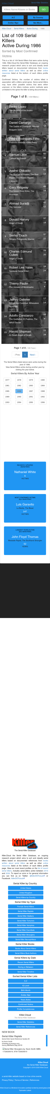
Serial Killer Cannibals (25, 930)
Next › (33, 354)
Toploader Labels (25, 1090)
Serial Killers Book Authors (25, 953)
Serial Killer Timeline (25, 971)
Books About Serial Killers (25, 948)
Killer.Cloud (8, 3)
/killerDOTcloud (17, 878)
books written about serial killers (25, 69)
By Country (38, 17)
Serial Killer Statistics (25, 1022)
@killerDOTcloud (36, 875)
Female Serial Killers (25, 906)
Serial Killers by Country (25, 897)
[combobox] (20, 9)
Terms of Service (21, 1080)
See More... (38, 22)
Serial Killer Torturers (25, 920)
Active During (32, 28)
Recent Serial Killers (26, 962)
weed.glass (43, 1088)
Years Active (26, 999)
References (34, 1080)
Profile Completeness (25, 1009)
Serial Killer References (25, 1026)
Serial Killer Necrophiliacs (25, 939)
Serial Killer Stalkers (26, 916)
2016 (46, 870)
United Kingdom (25, 892)
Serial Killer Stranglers (26, 934)
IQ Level (25, 985)
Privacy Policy (7, 1080)
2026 (8, 873)
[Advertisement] (25, 432)
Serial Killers (19, 28)
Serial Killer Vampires (25, 925)
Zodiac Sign (13, 22)
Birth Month (25, 990)
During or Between (25, 967)
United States (25, 888)
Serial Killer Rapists (25, 911)
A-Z (13, 17)
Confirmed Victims (25, 1004)
